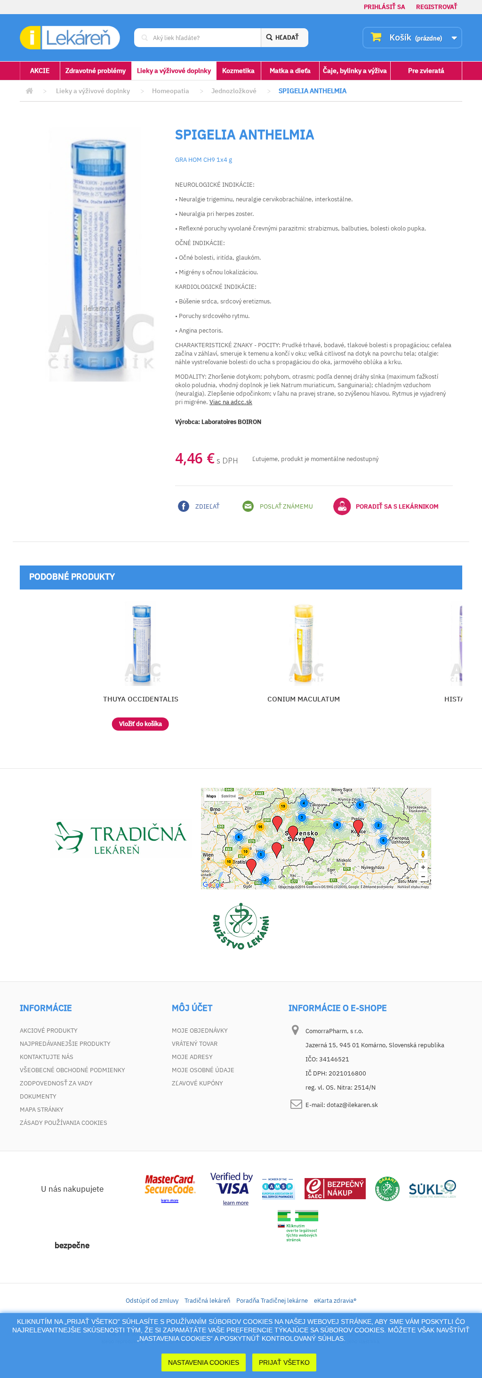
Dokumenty (38, 1096)
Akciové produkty (49, 1031)
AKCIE (39, 70)
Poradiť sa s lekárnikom (397, 506)
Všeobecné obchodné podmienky (72, 1070)
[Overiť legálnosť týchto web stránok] (298, 1226)
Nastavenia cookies (203, 1362)
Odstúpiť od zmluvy (152, 1301)
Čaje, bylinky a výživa (355, 70)
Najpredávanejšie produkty (65, 1044)
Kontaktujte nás (46, 1057)
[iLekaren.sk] (70, 37)
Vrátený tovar (194, 1044)
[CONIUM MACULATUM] (304, 643)
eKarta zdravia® (335, 1301)
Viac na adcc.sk (230, 402)
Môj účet (192, 1008)
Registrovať (437, 7)
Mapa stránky (42, 1110)
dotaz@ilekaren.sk (352, 1105)
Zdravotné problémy (95, 70)
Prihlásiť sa (384, 7)
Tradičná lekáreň (207, 1301)
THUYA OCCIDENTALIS (140, 698)
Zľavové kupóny (197, 1083)
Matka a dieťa (290, 70)
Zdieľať (206, 506)
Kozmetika (238, 70)
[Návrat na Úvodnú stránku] (29, 91)
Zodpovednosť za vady (56, 1083)
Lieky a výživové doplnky (174, 70)
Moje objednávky (200, 1031)
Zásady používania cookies (63, 1123)
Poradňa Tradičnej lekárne (272, 1301)
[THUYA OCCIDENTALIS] (140, 643)
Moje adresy (192, 1057)
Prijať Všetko (284, 1362)
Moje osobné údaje (203, 1070)
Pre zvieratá (426, 70)
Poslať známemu (285, 506)
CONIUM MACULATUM (303, 698)
